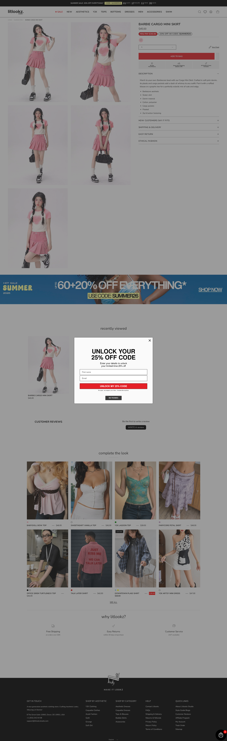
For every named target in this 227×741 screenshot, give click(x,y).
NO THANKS (113, 398)
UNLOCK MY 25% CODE (113, 386)
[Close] (150, 340)
